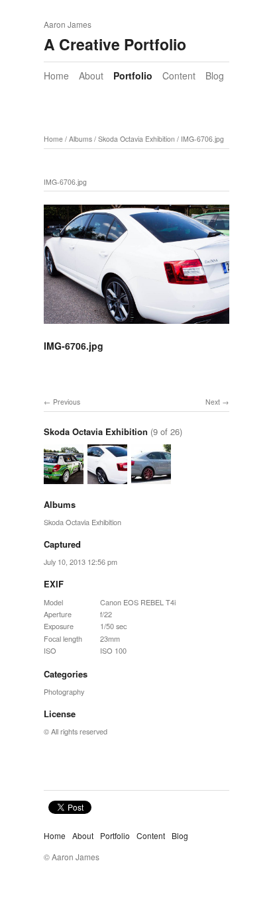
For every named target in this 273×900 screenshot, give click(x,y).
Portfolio (132, 75)
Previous (66, 402)
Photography (64, 691)
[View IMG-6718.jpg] (151, 478)
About (91, 75)
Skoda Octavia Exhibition (136, 139)
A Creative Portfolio (115, 44)
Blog (214, 75)
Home (56, 75)
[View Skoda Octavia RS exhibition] (63, 478)
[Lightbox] (136, 316)
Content (178, 75)
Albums (80, 139)
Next (212, 402)
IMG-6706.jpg (202, 139)
